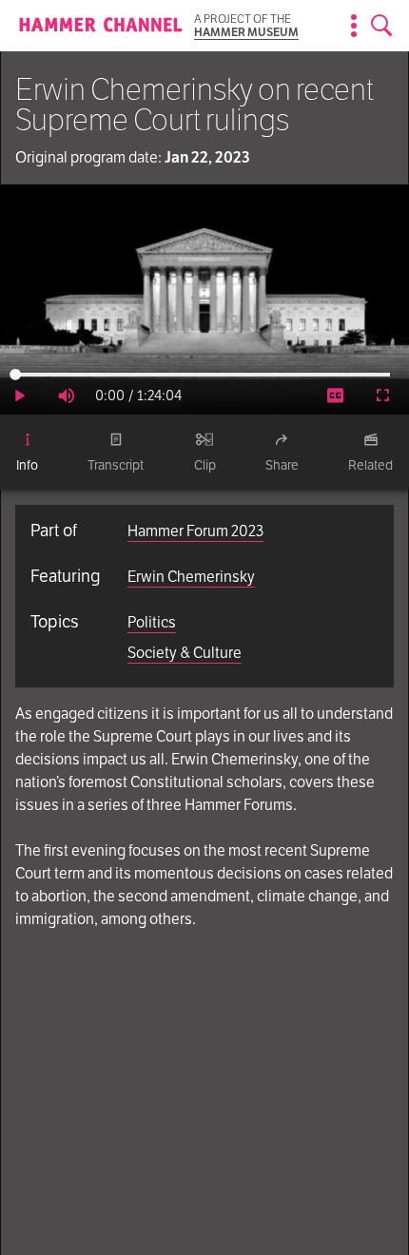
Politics (151, 622)
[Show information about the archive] (354, 26)
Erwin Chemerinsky (191, 577)
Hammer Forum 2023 (195, 531)
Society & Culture (184, 653)
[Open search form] (382, 26)
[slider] (202, 374)
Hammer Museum (246, 32)
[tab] (27, 452)
